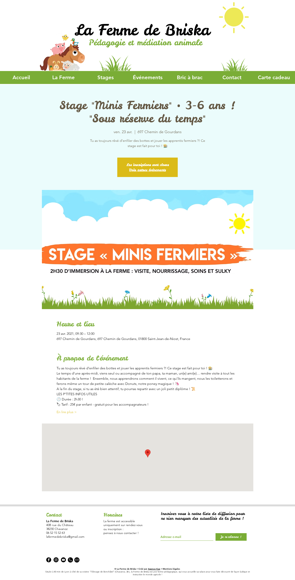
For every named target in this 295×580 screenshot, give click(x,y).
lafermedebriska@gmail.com (65, 537)
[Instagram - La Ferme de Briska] (56, 559)
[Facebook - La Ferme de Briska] (48, 559)
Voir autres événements (147, 170)
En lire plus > (67, 412)
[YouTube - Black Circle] (63, 559)
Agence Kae (154, 568)
